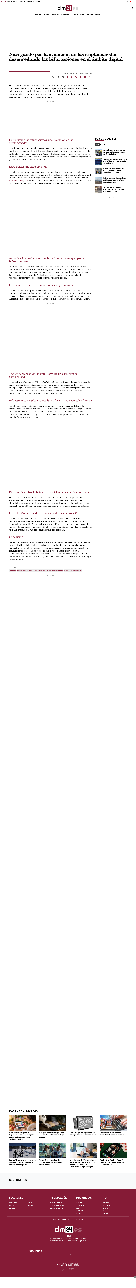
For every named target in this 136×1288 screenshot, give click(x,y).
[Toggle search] (132, 8)
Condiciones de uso (56, 1203)
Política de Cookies (56, 1208)
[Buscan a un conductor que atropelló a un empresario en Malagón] (98, 161)
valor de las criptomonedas (55, 570)
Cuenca (78, 1208)
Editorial (106, 1205)
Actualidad (13, 1203)
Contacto (82, 1219)
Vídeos (105, 1210)
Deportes (12, 1208)
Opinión (106, 1203)
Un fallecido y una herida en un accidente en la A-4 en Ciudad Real (114, 151)
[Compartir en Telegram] (81, 77)
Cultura (30, 1205)
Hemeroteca (66, 1219)
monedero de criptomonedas (73, 570)
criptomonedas (21, 570)
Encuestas (106, 1208)
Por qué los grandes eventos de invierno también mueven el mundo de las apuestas (22, 1162)
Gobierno (23, 1)
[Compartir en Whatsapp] (89, 77)
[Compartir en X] (72, 77)
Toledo (78, 1213)
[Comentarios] (53, 77)
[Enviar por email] (58, 77)
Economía (31, 1203)
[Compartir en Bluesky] (76, 77)
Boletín (74, 1219)
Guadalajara (80, 1210)
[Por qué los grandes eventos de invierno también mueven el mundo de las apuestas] (22, 1150)
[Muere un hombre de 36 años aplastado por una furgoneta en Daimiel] (98, 171)
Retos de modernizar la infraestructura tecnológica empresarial (51, 1162)
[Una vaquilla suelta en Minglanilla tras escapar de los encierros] (98, 189)
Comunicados (55, 1219)
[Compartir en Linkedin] (85, 77)
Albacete (79, 1203)
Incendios (36, 1)
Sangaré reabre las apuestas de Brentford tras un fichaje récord (51, 1134)
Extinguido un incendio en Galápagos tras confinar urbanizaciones (114, 179)
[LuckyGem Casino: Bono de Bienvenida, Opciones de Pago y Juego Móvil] (113, 1150)
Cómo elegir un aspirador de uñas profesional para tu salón (83, 1133)
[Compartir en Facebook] (67, 77)
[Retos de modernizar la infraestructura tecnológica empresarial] (52, 1150)
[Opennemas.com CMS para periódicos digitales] (68, 1267)
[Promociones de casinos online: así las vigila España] (113, 1123)
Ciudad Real (80, 1205)
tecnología (12, 570)
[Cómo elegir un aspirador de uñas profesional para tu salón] (83, 1123)
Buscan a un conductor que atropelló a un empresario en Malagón (115, 161)
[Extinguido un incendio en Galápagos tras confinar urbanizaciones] (98, 180)
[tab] (97, 144)
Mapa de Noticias (13, 1)
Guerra (30, 1)
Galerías (106, 1213)
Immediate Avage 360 (19, 180)
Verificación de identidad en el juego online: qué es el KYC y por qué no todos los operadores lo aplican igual (83, 1163)
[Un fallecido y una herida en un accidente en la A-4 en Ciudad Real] (98, 152)
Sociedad (12, 1205)
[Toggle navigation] (3, 8)
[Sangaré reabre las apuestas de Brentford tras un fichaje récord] (52, 1123)
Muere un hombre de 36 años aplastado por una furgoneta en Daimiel (113, 170)
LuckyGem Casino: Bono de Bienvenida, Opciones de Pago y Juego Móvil (113, 1162)
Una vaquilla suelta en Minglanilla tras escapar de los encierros (114, 189)
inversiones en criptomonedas (36, 570)
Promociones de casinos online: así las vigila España (112, 1133)
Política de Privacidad (57, 1205)
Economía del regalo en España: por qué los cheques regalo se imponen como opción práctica (21, 1136)
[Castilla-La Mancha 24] (68, 8)
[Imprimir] (63, 77)
